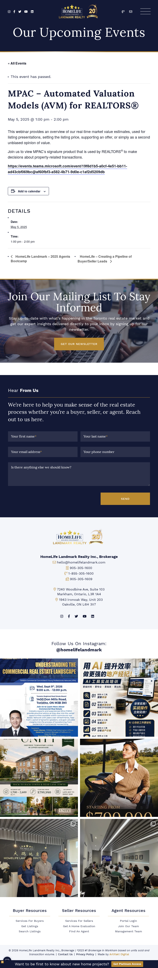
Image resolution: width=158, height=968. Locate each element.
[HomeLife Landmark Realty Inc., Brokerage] (79, 10)
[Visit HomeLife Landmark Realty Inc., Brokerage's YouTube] (26, 12)
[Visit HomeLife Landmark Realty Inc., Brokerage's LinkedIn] (32, 12)
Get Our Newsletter (79, 344)
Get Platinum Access (127, 964)
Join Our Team (128, 926)
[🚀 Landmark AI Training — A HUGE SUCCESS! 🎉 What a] (119, 698)
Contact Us (65, 954)
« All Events (17, 63)
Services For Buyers (30, 921)
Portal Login (128, 921)
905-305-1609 (81, 579)
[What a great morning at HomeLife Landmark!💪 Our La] (119, 858)
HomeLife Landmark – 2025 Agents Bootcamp (40, 258)
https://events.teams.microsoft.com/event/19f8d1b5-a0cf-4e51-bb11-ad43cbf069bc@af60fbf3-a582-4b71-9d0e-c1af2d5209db (67, 168)
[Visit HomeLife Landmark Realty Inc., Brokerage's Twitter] (19, 12)
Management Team (128, 931)
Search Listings (30, 931)
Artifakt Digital (119, 954)
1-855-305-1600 (81, 573)
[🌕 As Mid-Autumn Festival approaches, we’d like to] (39, 858)
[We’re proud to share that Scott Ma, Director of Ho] (39, 698)
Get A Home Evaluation (79, 926)
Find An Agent (79, 931)
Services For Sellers (79, 921)
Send (125, 498)
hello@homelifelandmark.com (81, 562)
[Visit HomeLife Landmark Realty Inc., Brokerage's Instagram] (9, 12)
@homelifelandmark (79, 649)
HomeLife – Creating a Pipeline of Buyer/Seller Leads (105, 258)
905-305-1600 (81, 568)
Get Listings (29, 926)
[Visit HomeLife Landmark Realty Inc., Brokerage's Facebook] (14, 12)
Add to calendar (29, 191)
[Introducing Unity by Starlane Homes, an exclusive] (39, 778)
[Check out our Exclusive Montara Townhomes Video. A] (119, 778)
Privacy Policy (85, 954)
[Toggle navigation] (145, 11)
